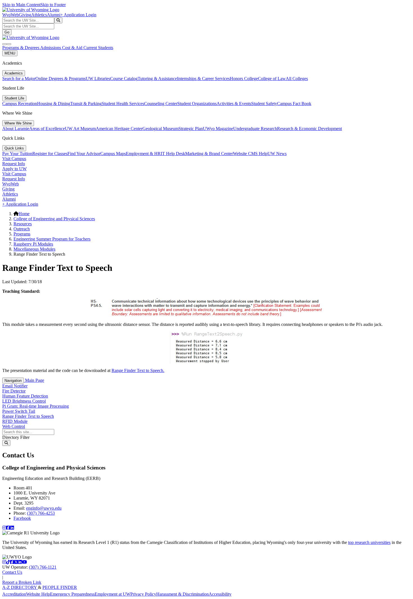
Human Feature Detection (25, 396)
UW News (277, 153)
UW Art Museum (80, 128)
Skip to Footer (53, 4)
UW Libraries (98, 78)
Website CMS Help (250, 153)
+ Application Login (78, 14)
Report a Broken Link (21, 582)
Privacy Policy (143, 594)
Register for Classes (49, 153)
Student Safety (264, 103)
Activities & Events (234, 103)
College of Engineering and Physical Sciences (54, 218)
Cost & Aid (72, 47)
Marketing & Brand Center (209, 153)
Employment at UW (112, 594)
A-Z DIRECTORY (20, 587)
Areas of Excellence (47, 128)
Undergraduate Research (255, 128)
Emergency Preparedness (72, 594)
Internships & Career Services (203, 78)
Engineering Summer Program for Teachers (51, 239)
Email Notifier (15, 386)
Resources (22, 223)
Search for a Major (18, 78)
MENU (9, 53)
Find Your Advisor (83, 153)
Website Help (38, 594)
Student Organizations (197, 103)
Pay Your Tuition (17, 153)
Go (6, 32)
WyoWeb (10, 14)
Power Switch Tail (18, 411)
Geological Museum (160, 128)
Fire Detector (14, 391)
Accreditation (14, 594)
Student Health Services (123, 103)
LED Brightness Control (24, 401)
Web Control (13, 426)
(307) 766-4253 (41, 513)
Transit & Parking (86, 103)
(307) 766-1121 (42, 567)
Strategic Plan (190, 128)
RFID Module (15, 421)
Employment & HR (143, 153)
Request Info (13, 163)
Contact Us (12, 572)
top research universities (369, 542)
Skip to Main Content (21, 4)
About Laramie (15, 128)
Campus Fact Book (294, 103)
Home (24, 213)
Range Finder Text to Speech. (138, 370)
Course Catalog (124, 78)
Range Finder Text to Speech (28, 416)
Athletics (39, 14)
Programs (21, 234)
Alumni (53, 14)
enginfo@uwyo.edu (44, 508)
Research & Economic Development (309, 128)
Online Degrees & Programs (60, 78)
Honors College (244, 78)
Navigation (13, 380)
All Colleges (297, 78)
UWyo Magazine (218, 128)
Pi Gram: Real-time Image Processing (35, 406)
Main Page (34, 380)
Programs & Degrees (21, 47)
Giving (25, 14)
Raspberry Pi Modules (33, 244)
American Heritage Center (119, 128)
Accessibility (220, 594)
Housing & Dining (53, 103)
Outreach (21, 228)
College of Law (272, 78)
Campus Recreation (19, 103)
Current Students (98, 47)
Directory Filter (16, 437)
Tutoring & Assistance (157, 78)
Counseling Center (160, 103)
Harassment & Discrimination (182, 594)
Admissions (51, 47)
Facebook (22, 518)
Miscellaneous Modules (34, 249)
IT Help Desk (173, 153)
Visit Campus (14, 158)
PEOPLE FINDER (59, 587)
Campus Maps (113, 153)
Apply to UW (14, 168)
